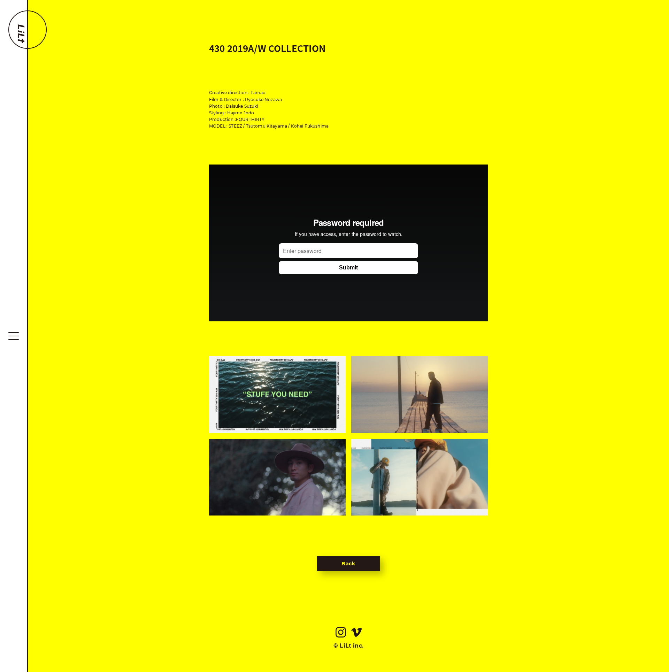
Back (348, 563)
